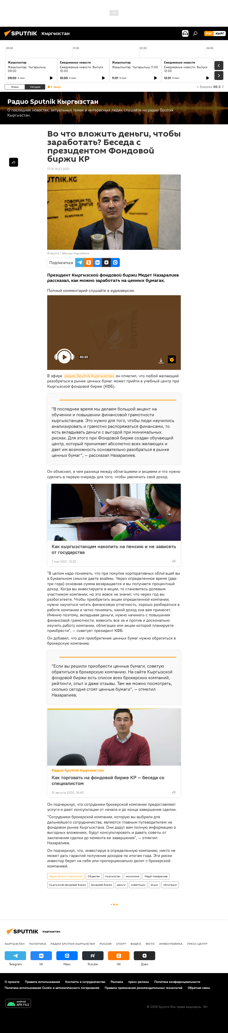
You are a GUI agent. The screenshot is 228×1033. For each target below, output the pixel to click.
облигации (170, 884)
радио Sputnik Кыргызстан (89, 375)
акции (154, 884)
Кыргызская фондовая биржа (67, 884)
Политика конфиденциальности (177, 982)
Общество (94, 876)
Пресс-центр (197, 944)
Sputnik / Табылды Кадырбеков (69, 253)
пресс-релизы (138, 982)
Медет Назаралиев (156, 876)
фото (150, 944)
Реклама (117, 982)
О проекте (12, 982)
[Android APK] (18, 1004)
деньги (121, 884)
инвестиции (138, 884)
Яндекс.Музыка (169, 357)
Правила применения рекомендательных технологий (143, 988)
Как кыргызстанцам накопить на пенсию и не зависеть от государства (114, 549)
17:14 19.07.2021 (58, 169)
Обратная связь (199, 988)
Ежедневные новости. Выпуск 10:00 (81, 69)
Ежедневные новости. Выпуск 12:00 (186, 69)
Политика (37, 944)
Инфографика (171, 944)
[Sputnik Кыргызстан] (21, 37)
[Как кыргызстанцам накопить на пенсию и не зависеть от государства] (114, 512)
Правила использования (42, 982)
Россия (106, 944)
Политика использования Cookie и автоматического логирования (52, 988)
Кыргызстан (112, 876)
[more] (173, 561)
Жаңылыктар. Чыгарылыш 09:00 (27, 69)
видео (135, 944)
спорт (121, 944)
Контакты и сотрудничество (85, 982)
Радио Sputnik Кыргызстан (78, 770)
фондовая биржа (101, 884)
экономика (132, 876)
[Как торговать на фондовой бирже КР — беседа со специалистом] (114, 737)
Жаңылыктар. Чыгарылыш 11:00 (135, 67)
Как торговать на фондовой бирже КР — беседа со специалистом (108, 780)
